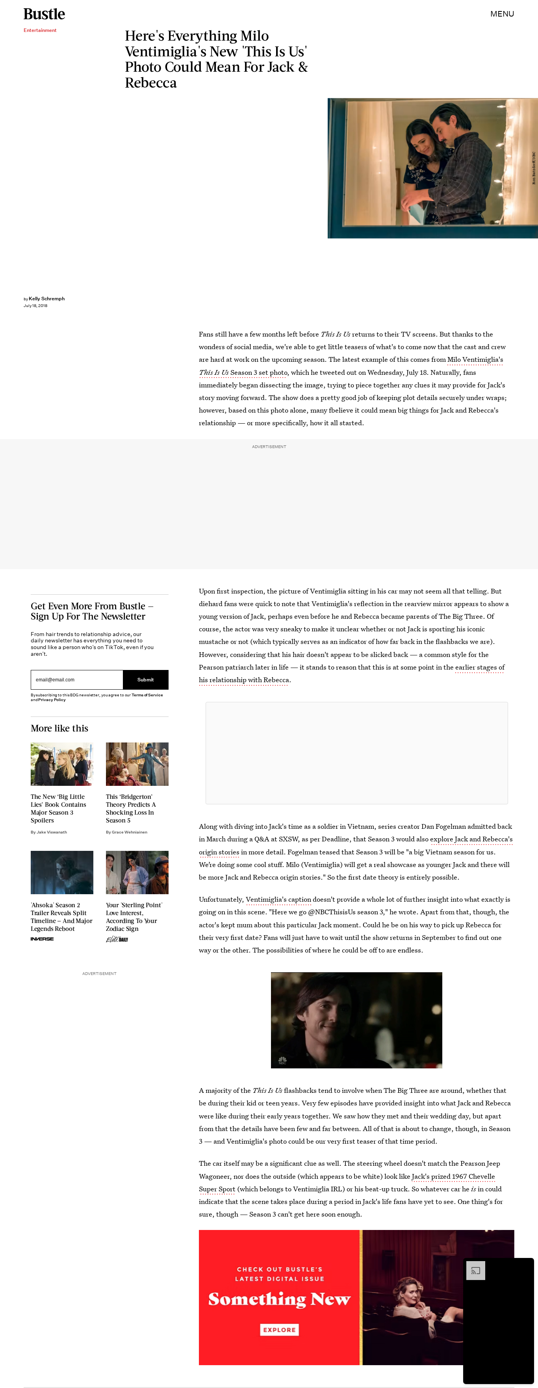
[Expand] (472, 1265)
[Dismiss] (525, 1265)
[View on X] (357, 753)
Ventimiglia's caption (278, 899)
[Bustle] (44, 14)
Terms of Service (147, 695)
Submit (145, 679)
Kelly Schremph (47, 298)
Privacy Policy (52, 699)
